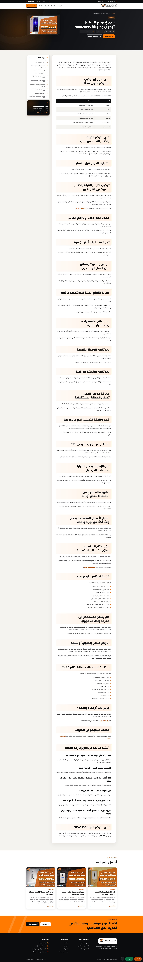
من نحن (41, 6)
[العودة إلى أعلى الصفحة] (122, 959)
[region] (83, 114)
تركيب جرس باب (104, 720)
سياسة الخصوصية (63, 952)
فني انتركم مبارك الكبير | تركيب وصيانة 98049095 (73, 893)
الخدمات (53, 6)
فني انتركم (111, 17)
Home (113, 14)
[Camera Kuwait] (109, 5)
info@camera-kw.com (40, 946)
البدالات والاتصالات (84, 949)
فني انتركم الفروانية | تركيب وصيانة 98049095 (105, 893)
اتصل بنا (47, 6)
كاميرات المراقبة (85, 943)
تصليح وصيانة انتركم (89, 567)
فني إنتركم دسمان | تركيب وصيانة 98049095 (41, 893)
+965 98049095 (31, 1)
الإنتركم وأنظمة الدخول (83, 946)
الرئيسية (59, 6)
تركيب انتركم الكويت (81, 208)
